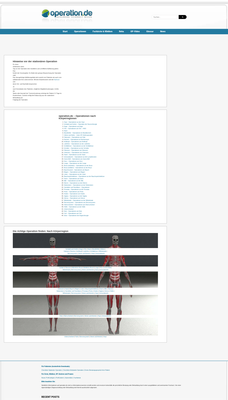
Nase (65, 131)
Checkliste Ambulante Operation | (73, 370)
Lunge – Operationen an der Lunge (75, 163)
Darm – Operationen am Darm (73, 178)
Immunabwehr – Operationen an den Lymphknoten (80, 157)
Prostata (85, 291)
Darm (101, 289)
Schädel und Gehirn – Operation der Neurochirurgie (80, 124)
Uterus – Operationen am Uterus (74, 198)
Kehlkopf (79, 251)
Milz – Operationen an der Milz (73, 180)
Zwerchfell (107, 267)
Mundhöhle (95, 249)
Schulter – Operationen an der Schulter (76, 148)
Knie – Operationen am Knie (73, 211)
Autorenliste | (69, 378)
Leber (82, 289)
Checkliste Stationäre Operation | (52, 370)
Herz (101, 267)
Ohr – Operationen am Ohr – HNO (75, 128)
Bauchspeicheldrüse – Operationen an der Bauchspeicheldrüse (84, 176)
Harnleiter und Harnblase (73, 291)
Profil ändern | (60, 378)
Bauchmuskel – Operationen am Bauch (76, 170)
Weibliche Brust (88, 267)
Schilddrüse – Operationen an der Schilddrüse (78, 146)
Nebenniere (60, 291)
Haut (92, 253)
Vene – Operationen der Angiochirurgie (76, 215)
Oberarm (68, 267)
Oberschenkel (68, 316)
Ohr (85, 249)
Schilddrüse (94, 251)
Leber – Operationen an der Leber (75, 174)
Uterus (106, 291)
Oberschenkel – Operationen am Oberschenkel (79, 204)
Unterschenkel (68, 209)
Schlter (61, 267)
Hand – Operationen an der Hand (74, 154)
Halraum (66, 251)
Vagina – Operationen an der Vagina (75, 196)
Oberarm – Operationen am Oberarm (76, 150)
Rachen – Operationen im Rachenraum (76, 139)
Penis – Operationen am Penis (73, 191)
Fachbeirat (77, 378)
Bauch (72, 289)
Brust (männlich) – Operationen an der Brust (78, 165)
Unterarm (61, 289)
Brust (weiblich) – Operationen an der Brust (78, 167)
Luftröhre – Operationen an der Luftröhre (77, 144)
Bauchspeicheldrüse (91, 289)
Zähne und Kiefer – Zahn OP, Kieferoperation (78, 135)
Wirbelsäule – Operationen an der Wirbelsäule (78, 200)
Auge (81, 249)
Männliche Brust (77, 267)
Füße (76, 336)
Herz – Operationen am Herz (73, 161)
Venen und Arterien (84, 253)
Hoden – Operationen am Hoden (74, 194)
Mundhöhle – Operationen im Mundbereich (77, 133)
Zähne (102, 249)
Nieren (110, 289)
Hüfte (111, 291)
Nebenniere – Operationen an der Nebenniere (78, 185)
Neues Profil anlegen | (48, 378)
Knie (61, 316)
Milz (105, 289)
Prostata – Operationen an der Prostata (76, 189)
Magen (77, 289)
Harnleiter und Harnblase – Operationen (76, 187)
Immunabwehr (100, 253)
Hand (66, 289)
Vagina (101, 291)
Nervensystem (72, 253)
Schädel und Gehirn (72, 249)
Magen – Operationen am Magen (74, 172)
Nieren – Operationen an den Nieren (75, 183)
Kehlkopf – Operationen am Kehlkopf (75, 141)
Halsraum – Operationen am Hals (74, 137)
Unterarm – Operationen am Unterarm (76, 152)
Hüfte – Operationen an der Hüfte (74, 207)
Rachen (72, 251)
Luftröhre (86, 251)
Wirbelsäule (102, 251)
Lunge (97, 267)
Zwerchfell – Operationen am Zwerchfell (76, 159)
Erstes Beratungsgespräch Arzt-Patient (97, 370)
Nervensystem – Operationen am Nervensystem (79, 202)
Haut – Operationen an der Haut (74, 122)
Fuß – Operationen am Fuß (73, 213)
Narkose (57, 79)
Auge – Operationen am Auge (73, 126)
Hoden (96, 291)
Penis (90, 291)
